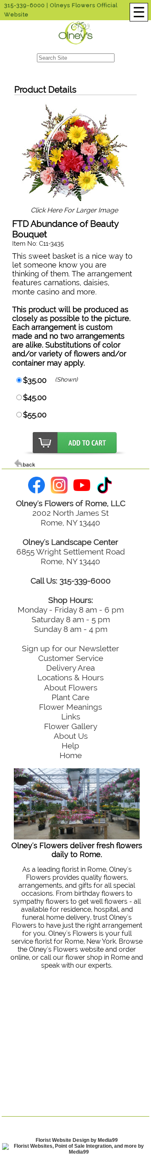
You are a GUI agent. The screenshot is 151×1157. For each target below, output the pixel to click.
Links (70, 716)
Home (71, 755)
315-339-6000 (24, 5)
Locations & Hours (70, 677)
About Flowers (70, 687)
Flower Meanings (70, 706)
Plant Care (70, 697)
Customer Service (70, 658)
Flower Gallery (70, 726)
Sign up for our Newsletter (70, 648)
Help (70, 745)
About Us (71, 735)
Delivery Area (70, 667)
